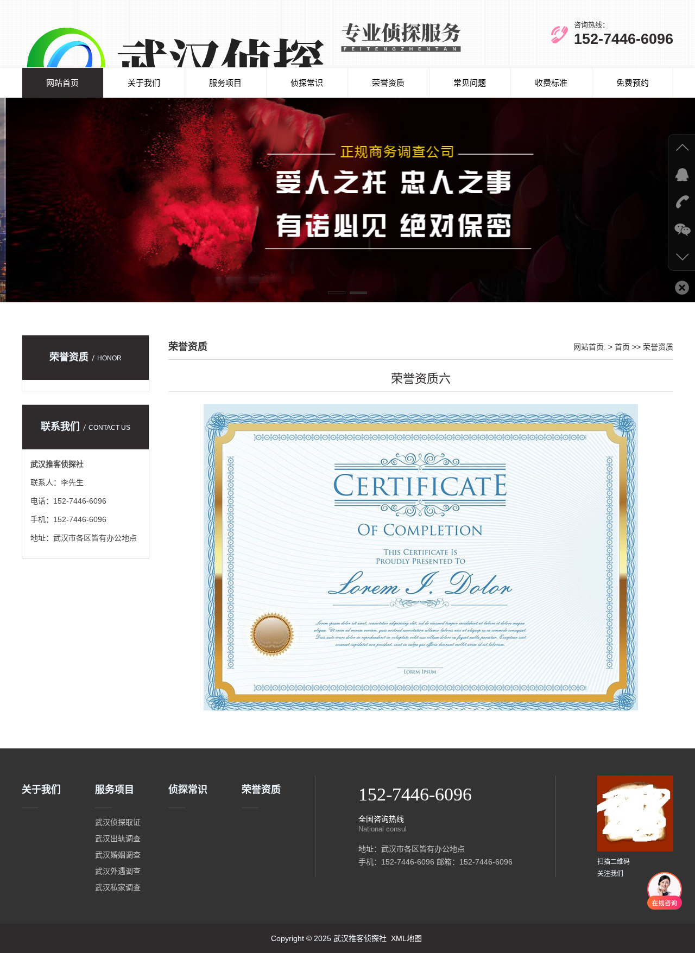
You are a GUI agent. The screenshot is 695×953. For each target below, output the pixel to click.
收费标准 (551, 82)
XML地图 (406, 938)
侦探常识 (306, 82)
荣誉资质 (388, 82)
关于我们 (144, 82)
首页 (622, 346)
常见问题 (469, 82)
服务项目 (225, 82)
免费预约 (632, 82)
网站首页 (62, 82)
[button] (336, 292)
